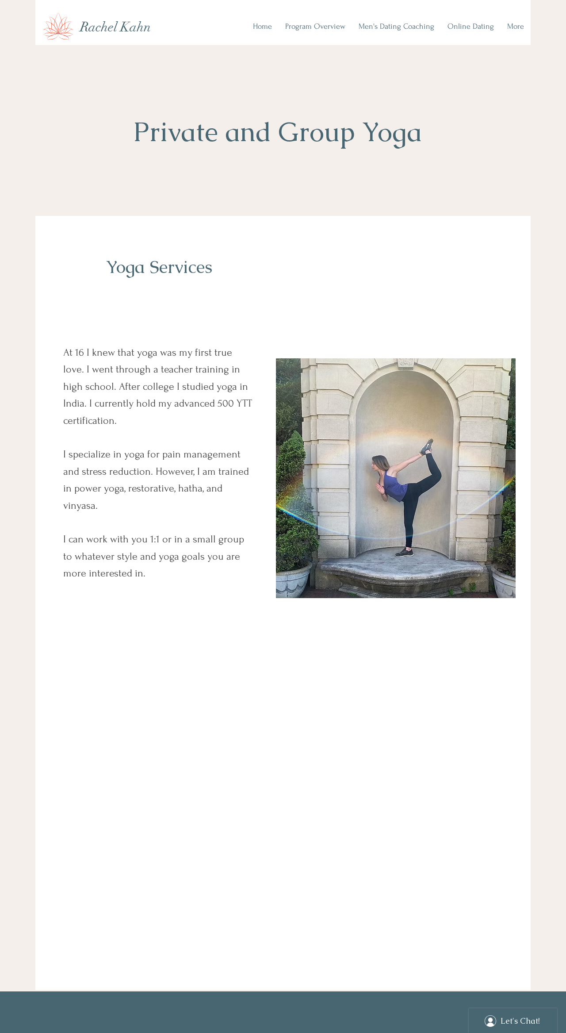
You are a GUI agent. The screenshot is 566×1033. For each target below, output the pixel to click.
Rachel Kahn (115, 27)
